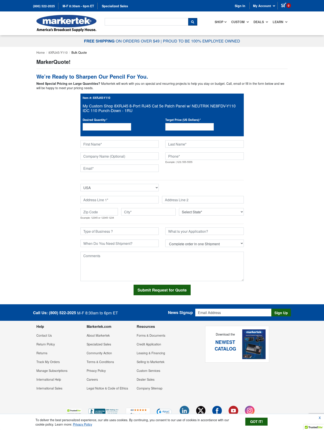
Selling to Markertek (150, 362)
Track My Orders (48, 362)
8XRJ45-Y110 (58, 52)
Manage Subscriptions (51, 370)
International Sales (49, 388)
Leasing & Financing (151, 353)
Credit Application (149, 344)
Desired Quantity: (95, 120)
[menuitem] (220, 21)
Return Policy (45, 344)
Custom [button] (238, 22)
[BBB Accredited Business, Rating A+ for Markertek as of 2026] (103, 411)
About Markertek (98, 335)
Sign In (240, 6)
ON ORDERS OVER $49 (122, 41)
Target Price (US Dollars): (183, 120)
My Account (262, 6)
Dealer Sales (146, 379)
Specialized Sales (115, 6)
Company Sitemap (149, 388)
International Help (48, 379)
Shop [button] (219, 22)
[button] (74, 411)
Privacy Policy (96, 370)
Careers (92, 379)
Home (40, 52)
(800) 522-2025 (44, 6)
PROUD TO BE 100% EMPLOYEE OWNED (201, 41)
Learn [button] (278, 22)
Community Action (99, 353)
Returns (41, 353)
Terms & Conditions (100, 362)
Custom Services (148, 370)
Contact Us (44, 335)
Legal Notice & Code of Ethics (107, 388)
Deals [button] (259, 22)
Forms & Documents (151, 335)
